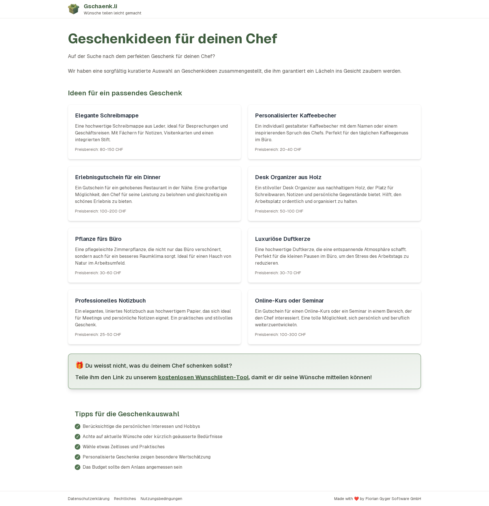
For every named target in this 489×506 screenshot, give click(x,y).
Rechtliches (125, 498)
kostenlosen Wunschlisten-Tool (203, 377)
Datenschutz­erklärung (89, 498)
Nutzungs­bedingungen (161, 498)
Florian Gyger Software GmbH (393, 498)
